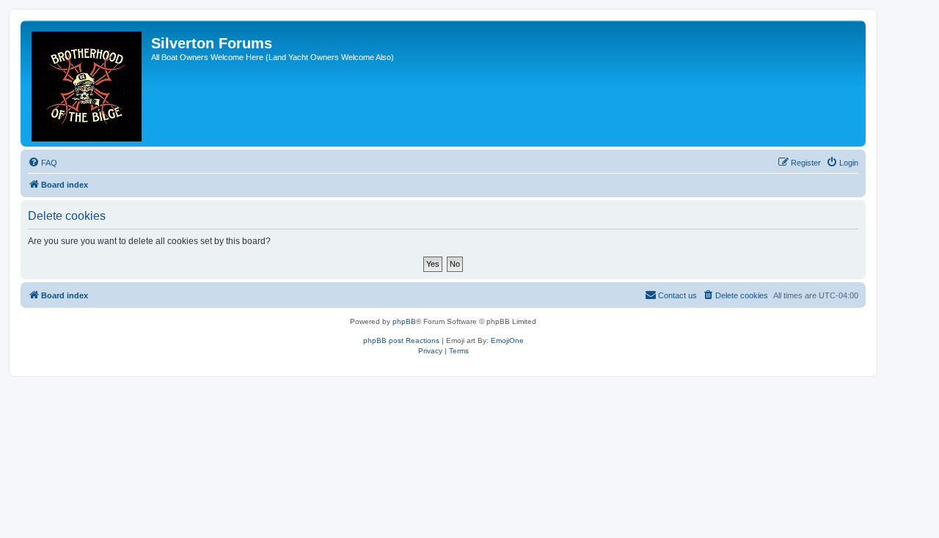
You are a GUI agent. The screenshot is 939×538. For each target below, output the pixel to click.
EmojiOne (507, 340)
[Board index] (87, 83)
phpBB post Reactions (401, 340)
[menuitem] (42, 163)
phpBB (404, 321)
